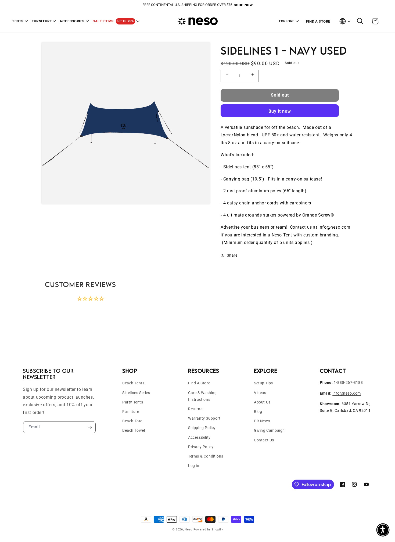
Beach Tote (132, 421)
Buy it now (279, 111)
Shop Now (243, 5)
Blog (258, 411)
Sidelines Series (136, 393)
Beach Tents (133, 383)
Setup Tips (263, 383)
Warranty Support (204, 418)
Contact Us (264, 440)
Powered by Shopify (208, 529)
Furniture (130, 411)
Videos (260, 393)
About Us (262, 402)
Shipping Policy (202, 428)
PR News (262, 421)
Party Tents (132, 402)
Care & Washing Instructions (202, 396)
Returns (195, 409)
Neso (188, 529)
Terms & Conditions (205, 456)
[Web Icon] (344, 21)
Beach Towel (133, 430)
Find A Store (199, 383)
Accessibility (199, 437)
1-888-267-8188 (348, 382)
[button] (18, 21)
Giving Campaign (269, 430)
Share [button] (232, 255)
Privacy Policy (200, 447)
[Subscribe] (90, 427)
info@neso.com (346, 393)
